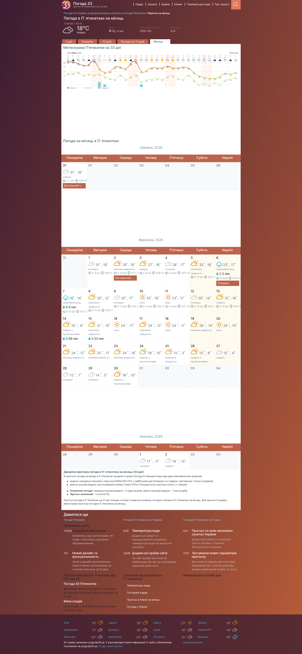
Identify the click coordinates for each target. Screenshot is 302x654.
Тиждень (87, 41)
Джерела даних (193, 642)
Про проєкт (222, 4)
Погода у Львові (137, 606)
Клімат (178, 4)
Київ (66, 622)
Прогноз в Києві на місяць (143, 599)
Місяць (159, 41)
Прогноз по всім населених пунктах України (212, 532)
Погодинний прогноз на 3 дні (126, 277)
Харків (113, 622)
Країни (166, 4)
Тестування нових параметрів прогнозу (214, 555)
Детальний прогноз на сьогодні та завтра (75, 185)
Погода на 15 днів (133, 41)
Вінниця (203, 636)
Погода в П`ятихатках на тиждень (142, 519)
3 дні (69, 41)
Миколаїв (69, 636)
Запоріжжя (70, 629)
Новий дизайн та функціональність (85, 555)
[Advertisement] (151, 115)
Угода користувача (110, 646)
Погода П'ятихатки (74, 519)
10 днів (107, 41)
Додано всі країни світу (150, 553)
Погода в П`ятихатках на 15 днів (201, 519)
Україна (152, 4)
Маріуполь (115, 636)
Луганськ (159, 636)
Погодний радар (137, 592)
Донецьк (114, 629)
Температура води (198, 4)
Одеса (157, 622)
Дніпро (202, 622)
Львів (156, 629)
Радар (139, 4)
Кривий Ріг (205, 629)
